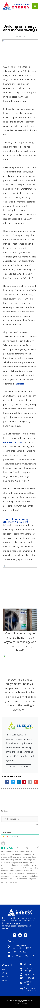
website (20, 383)
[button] (7, 782)
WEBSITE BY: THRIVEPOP (20, 1004)
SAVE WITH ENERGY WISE (18, 767)
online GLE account (13, 442)
